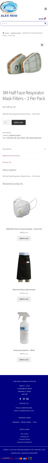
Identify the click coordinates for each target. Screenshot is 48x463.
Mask (31, 138)
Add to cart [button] (24, 238)
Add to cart (18, 122)
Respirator (37, 138)
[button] (45, 9)
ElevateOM (33, 453)
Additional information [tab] (11, 155)
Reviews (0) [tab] (7, 162)
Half (27, 138)
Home (7, 33)
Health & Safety (16, 33)
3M (15, 138)
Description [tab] (7, 149)
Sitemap (37, 450)
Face (18, 138)
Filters (23, 138)
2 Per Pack (9, 138)
